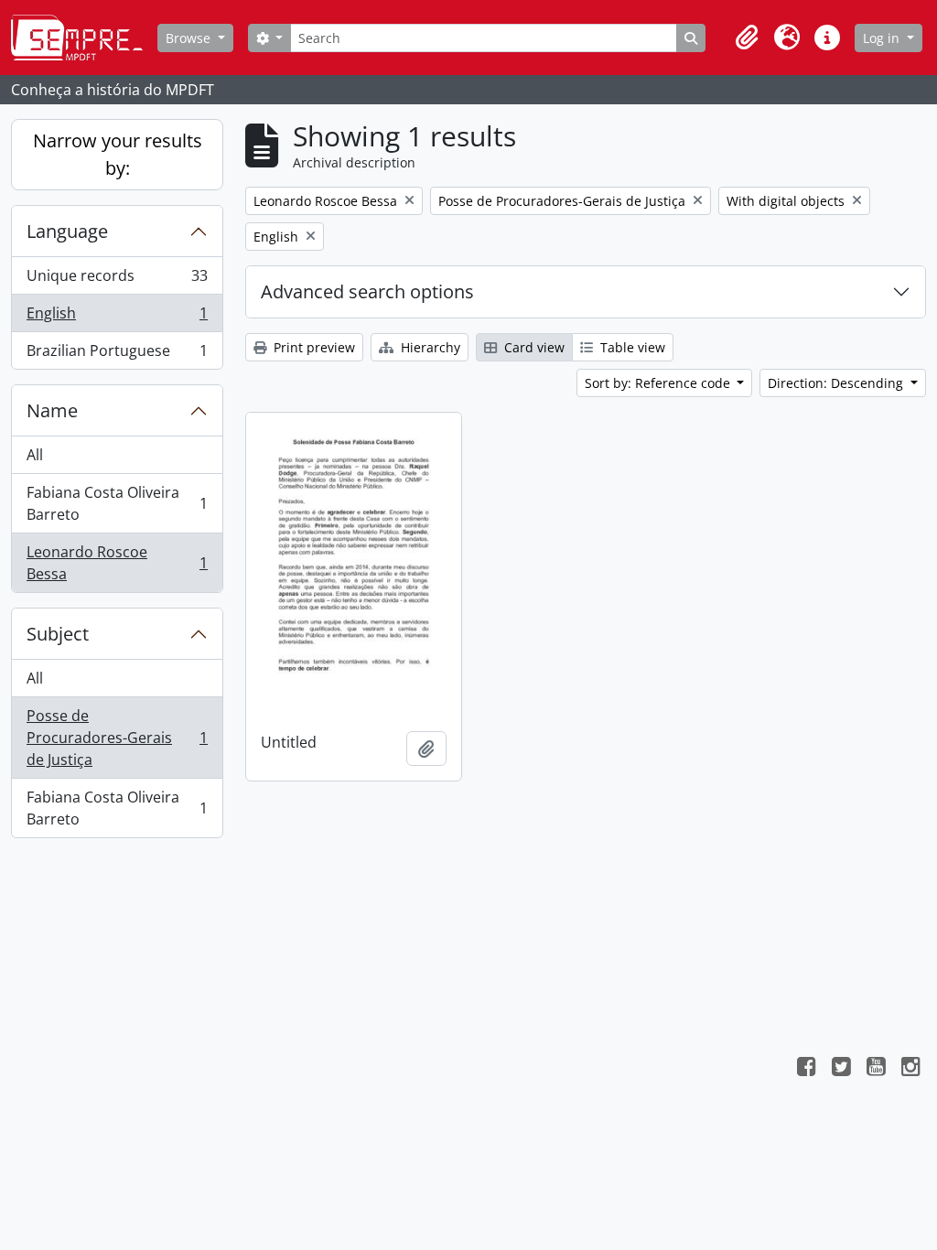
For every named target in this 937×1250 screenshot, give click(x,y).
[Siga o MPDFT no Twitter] (840, 1069)
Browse (190, 38)
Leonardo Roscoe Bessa (117, 563)
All (35, 455)
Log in (883, 38)
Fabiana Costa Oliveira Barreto (117, 503)
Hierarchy (428, 347)
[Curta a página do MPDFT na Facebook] (806, 1069)
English (117, 317)
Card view (533, 347)
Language (67, 231)
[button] (747, 37)
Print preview (312, 347)
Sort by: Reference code (659, 383)
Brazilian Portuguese (117, 354)
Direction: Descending (837, 383)
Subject (58, 633)
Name (52, 410)
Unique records (117, 280)
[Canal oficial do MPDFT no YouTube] (875, 1069)
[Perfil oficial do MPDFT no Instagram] (910, 1069)
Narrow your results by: (117, 154)
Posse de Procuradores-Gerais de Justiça (117, 738)
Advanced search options (367, 291)
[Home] (84, 37)
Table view (631, 347)
